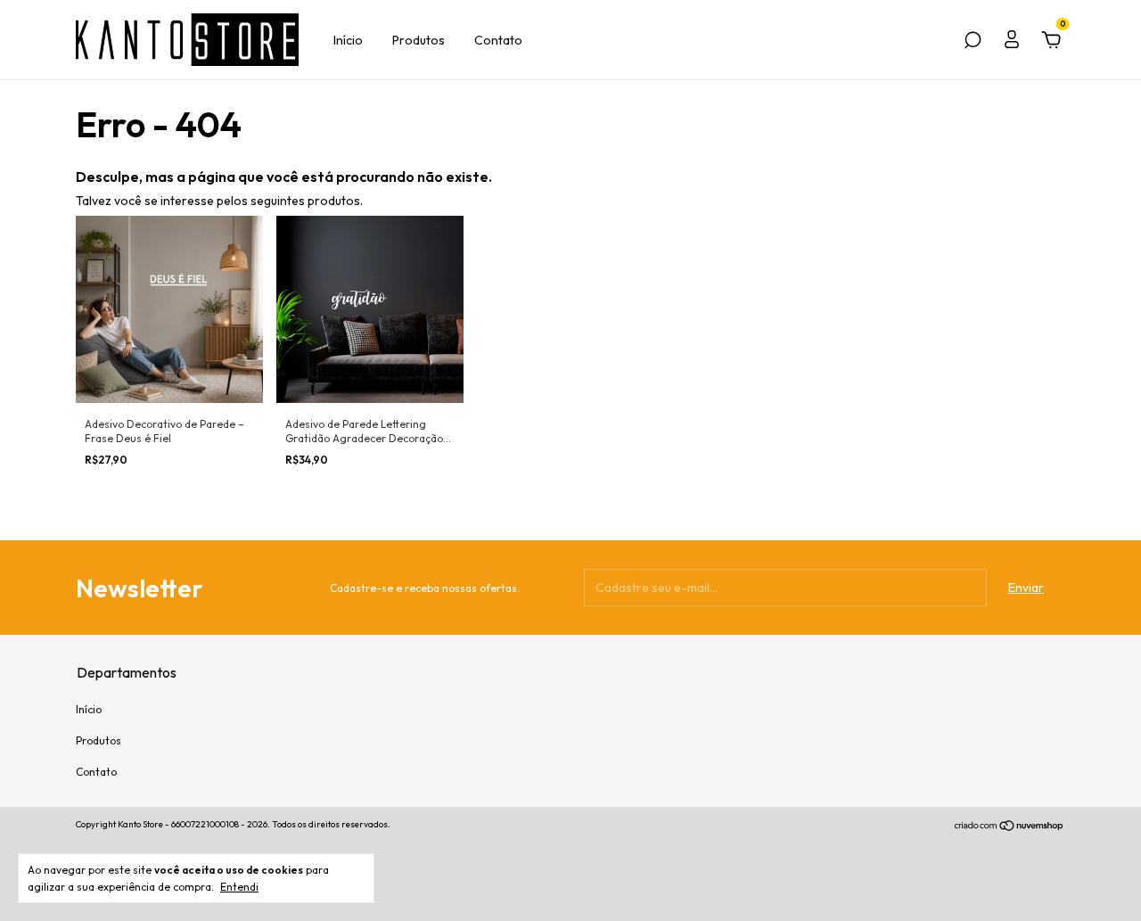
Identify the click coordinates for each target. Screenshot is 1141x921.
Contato (498, 40)
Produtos (418, 40)
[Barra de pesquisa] (972, 43)
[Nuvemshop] (1009, 826)
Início (348, 40)
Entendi (239, 886)
